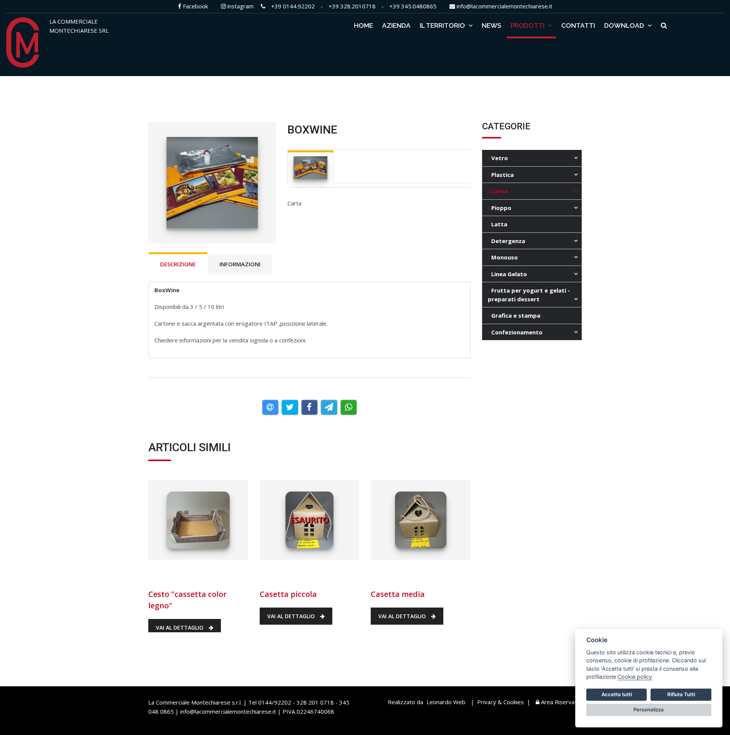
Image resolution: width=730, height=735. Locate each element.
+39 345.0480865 (412, 6)
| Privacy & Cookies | (500, 702)
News (491, 25)
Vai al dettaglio (180, 627)
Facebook (194, 6)
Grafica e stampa (515, 315)
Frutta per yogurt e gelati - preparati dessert (529, 294)
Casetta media (400, 573)
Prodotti (528, 25)
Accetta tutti (616, 694)
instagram (240, 6)
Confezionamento (516, 332)
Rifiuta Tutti (681, 694)
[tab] (310, 167)
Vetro (499, 158)
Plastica (502, 174)
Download (625, 25)
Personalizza (648, 709)
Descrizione (178, 264)
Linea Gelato (508, 274)
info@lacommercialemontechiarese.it (503, 6)
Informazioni (239, 264)
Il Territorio (443, 25)
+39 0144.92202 (293, 6)
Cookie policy (634, 676)
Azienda (396, 25)
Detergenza (507, 241)
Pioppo (500, 208)
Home (363, 25)
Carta (499, 191)
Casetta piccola (293, 573)
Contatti (578, 25)
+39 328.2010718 (352, 6)
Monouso (504, 257)
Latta (498, 224)
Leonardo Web (446, 702)
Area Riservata (560, 702)
